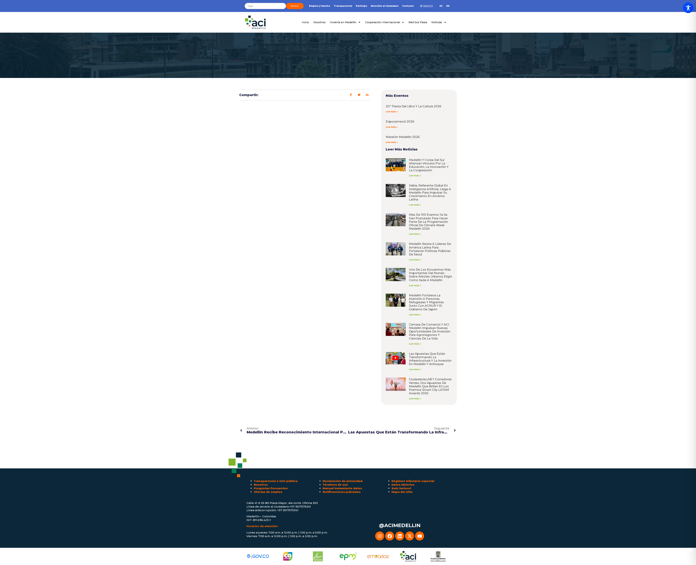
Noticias (436, 22)
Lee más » (392, 111)
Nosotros (319, 22)
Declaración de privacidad (342, 481)
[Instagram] (379, 536)
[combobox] (265, 6)
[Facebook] (389, 536)
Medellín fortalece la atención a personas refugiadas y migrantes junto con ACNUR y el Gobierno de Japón (426, 302)
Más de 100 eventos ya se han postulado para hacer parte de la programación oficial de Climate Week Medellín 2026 (428, 221)
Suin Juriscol (401, 488)
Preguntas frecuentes (271, 488)
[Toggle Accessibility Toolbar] (688, 7)
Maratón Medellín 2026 (403, 137)
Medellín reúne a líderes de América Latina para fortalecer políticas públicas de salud (430, 249)
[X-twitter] (409, 536)
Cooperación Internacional (382, 22)
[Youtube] (419, 536)
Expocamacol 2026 (400, 121)
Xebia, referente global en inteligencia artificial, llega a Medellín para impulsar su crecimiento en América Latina (430, 192)
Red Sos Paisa (418, 22)
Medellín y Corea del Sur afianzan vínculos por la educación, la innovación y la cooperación (429, 165)
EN (448, 6)
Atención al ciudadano (385, 6)
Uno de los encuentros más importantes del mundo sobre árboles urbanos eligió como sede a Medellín (430, 275)
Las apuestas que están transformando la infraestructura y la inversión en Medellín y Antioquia (430, 359)
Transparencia (343, 6)
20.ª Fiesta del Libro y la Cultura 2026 (413, 106)
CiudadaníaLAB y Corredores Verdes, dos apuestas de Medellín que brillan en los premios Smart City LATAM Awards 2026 (430, 386)
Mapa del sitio (402, 492)
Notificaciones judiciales (342, 492)
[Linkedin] (399, 536)
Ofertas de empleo (268, 492)
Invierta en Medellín (343, 22)
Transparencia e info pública (276, 481)
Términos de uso (335, 484)
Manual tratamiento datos (342, 488)
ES (441, 6)
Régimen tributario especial (413, 481)
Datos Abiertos (403, 484)
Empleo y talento (319, 6)
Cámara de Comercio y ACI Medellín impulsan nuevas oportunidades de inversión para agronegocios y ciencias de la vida (429, 331)
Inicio (305, 22)
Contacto (408, 6)
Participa (361, 6)
